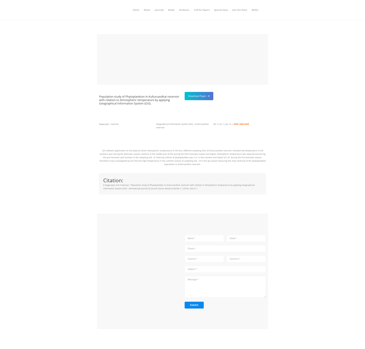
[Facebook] (185, 339)
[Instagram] (190, 339)
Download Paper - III (199, 96)
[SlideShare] (195, 339)
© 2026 (124, 338)
